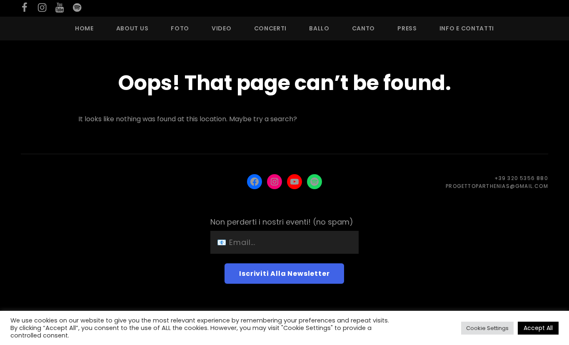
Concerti (270, 28)
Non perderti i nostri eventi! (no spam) (281, 222)
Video (222, 28)
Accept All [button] (538, 328)
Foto (180, 28)
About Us (132, 28)
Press (407, 28)
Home (84, 28)
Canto (363, 28)
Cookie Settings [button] (487, 328)
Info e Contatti (466, 28)
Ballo (319, 28)
